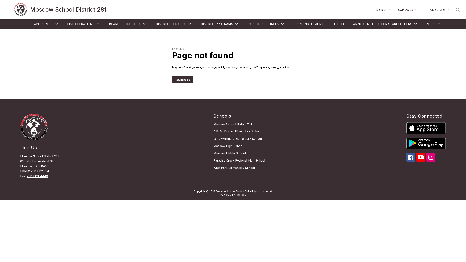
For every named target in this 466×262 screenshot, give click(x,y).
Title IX (338, 24)
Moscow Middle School (229, 153)
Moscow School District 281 (232, 124)
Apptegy (241, 194)
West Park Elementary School (234, 168)
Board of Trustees (125, 24)
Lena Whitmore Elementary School (237, 138)
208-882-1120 (40, 171)
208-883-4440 (37, 176)
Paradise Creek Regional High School (239, 160)
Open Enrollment (308, 24)
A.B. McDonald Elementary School (237, 131)
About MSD (43, 24)
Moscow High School (228, 146)
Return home (182, 79)
